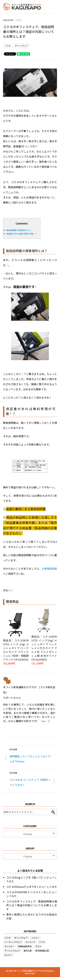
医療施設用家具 (25, 946)
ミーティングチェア (13, 942)
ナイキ (42, 942)
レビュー (35, 937)
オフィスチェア (21, 45)
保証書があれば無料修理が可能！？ (21, 233)
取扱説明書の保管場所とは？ (18, 230)
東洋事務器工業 (42, 950)
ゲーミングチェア (12, 950)
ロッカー (8, 955)
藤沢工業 (28, 950)
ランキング (30, 942)
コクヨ (18, 20)
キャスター (9, 946)
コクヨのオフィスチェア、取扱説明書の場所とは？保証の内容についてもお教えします (31, 905)
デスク (38, 946)
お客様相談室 (49, 568)
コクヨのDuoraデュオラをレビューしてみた (31, 887)
